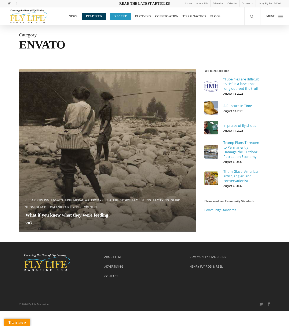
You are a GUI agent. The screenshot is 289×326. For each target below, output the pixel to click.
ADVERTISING (113, 266)
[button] (274, 16)
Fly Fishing (141, 200)
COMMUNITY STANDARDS (208, 257)
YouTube (91, 207)
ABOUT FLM (112, 257)
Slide (175, 200)
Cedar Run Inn (37, 200)
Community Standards (220, 210)
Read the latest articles (144, 3)
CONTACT (111, 276)
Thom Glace (35, 207)
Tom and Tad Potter (65, 207)
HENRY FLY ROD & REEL (206, 266)
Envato (57, 200)
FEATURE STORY (117, 200)
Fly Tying (161, 200)
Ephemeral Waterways (84, 200)
